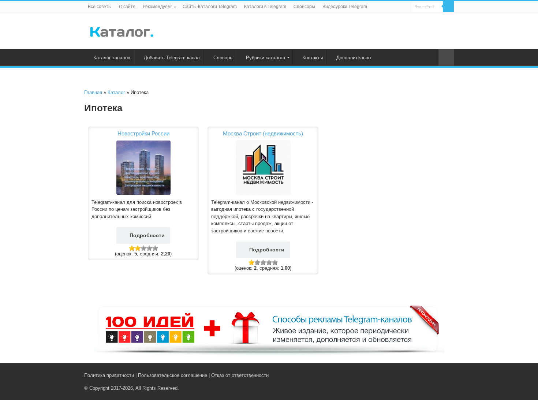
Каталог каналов (111, 57)
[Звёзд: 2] (138, 248)
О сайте (127, 6)
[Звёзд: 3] (143, 248)
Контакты (312, 57)
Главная (93, 92)
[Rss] (422, 375)
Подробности (147, 235)
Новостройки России (143, 133)
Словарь (222, 57)
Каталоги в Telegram (265, 6)
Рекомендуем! (157, 6)
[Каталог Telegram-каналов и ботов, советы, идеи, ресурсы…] (122, 30)
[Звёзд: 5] (155, 248)
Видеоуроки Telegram (344, 6)
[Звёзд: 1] (132, 248)
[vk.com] (429, 375)
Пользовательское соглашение (172, 375)
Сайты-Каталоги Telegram (210, 6)
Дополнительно (353, 57)
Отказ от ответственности (240, 375)
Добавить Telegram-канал (172, 57)
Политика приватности (109, 375)
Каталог (116, 92)
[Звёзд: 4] (149, 248)
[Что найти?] (448, 6)
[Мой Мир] (445, 375)
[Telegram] (438, 375)
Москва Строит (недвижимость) (263, 133)
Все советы (100, 6)
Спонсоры (304, 6)
